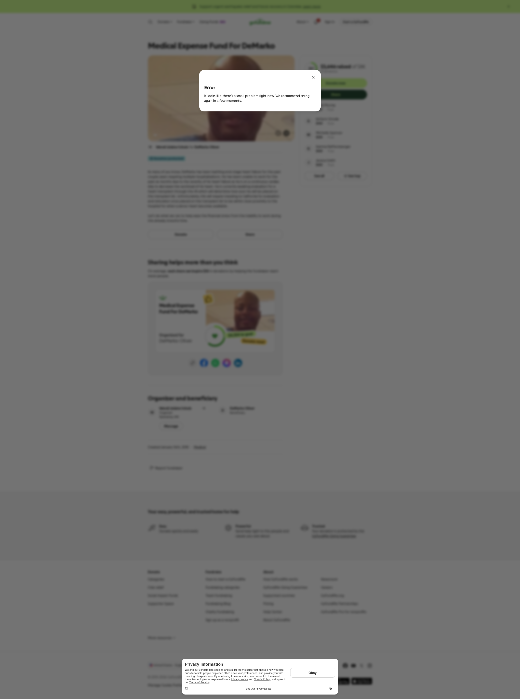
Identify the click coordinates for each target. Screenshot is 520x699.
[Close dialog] (313, 77)
